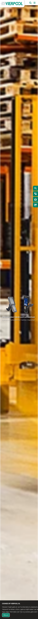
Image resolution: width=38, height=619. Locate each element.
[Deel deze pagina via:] (35, 205)
